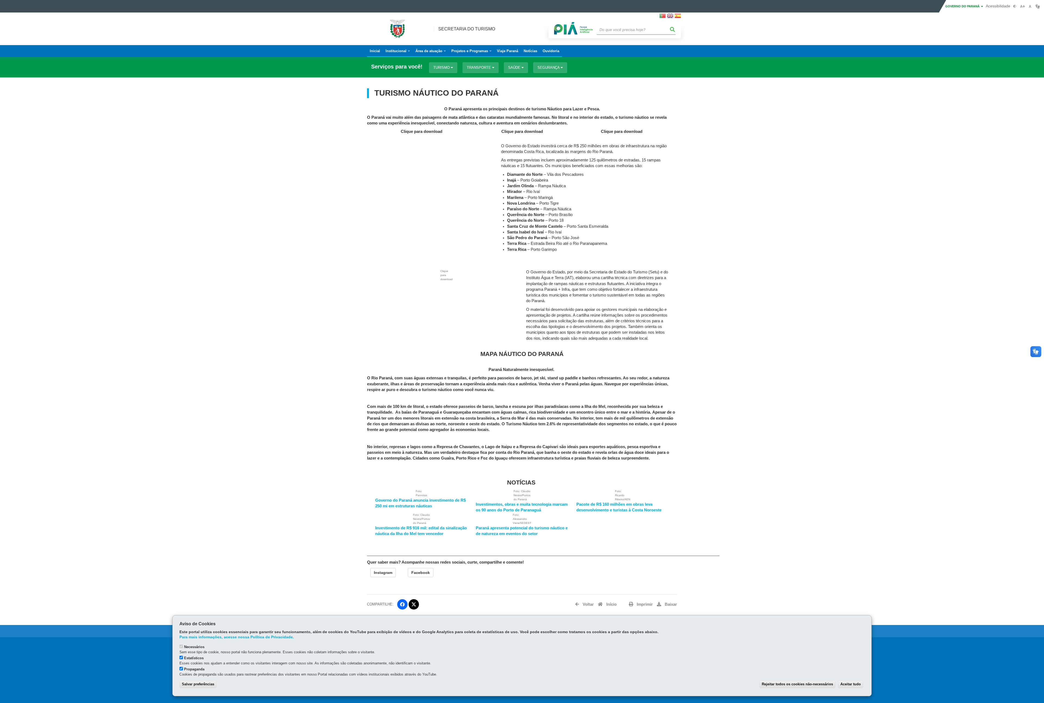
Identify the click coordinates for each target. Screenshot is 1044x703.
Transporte (479, 67)
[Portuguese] (662, 17)
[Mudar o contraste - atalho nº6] (1015, 6)
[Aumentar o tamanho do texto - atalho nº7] (1022, 6)
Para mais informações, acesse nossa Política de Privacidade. (236, 637)
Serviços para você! (396, 67)
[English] (670, 17)
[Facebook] (402, 604)
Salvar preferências (198, 684)
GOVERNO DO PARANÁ (962, 6)
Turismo (442, 67)
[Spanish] (678, 17)
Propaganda (194, 669)
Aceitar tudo (850, 684)
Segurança (549, 67)
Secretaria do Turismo (466, 29)
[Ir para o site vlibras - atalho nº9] (1037, 6)
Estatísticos (194, 658)
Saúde (514, 67)
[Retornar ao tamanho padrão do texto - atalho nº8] (1030, 6)
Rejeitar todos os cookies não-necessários (797, 684)
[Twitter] (414, 604)
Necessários (194, 647)
